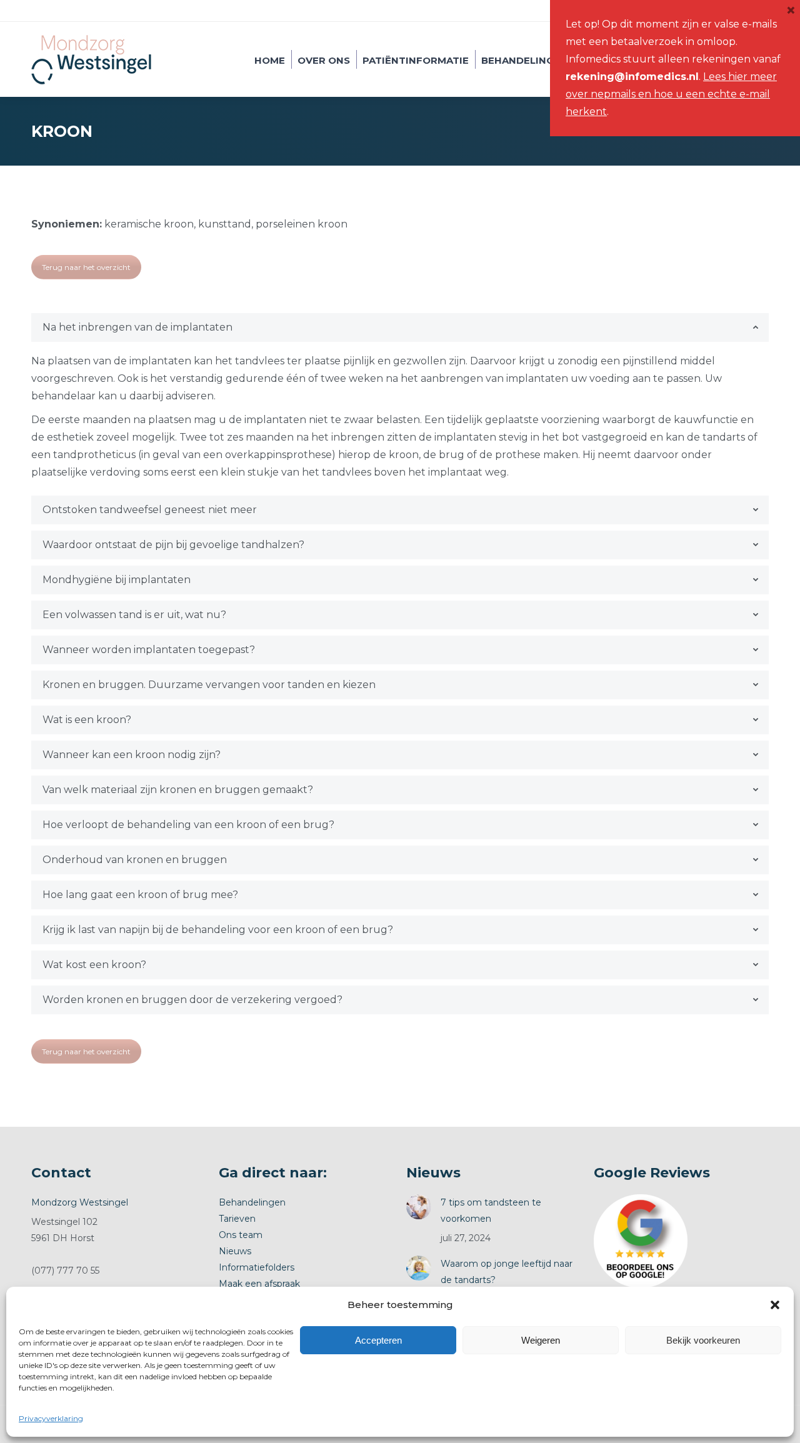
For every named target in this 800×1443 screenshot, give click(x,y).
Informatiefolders (256, 1267)
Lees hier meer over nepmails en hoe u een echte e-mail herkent (671, 94)
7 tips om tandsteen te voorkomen (491, 1210)
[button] (775, 1305)
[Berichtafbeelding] (418, 1206)
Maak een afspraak (259, 1283)
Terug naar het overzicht (86, 267)
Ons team (240, 1235)
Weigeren (540, 1340)
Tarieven (237, 1218)
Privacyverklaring (51, 1418)
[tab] (400, 327)
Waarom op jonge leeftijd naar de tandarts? (506, 1272)
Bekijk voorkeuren (703, 1340)
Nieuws (235, 1251)
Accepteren (378, 1340)
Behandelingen (252, 1202)
